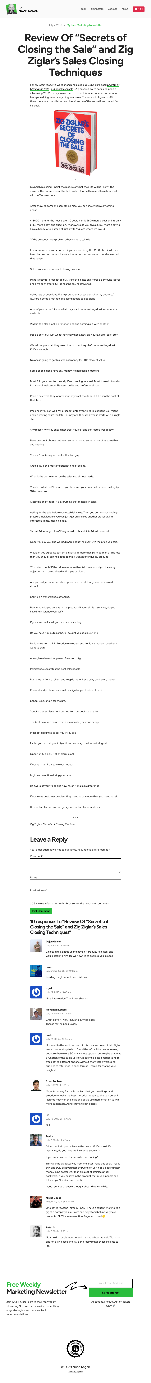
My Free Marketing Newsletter (84, 25)
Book (83, 9)
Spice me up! (111, 1292)
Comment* (36, 856)
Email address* (38, 890)
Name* (34, 877)
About (125, 9)
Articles (112, 9)
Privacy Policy (76, 1371)
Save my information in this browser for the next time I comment (71, 903)
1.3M (140, 9)
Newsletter (97, 9)
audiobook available (62, 88)
